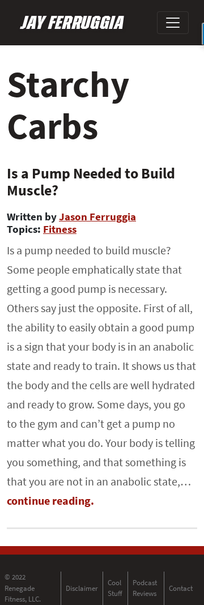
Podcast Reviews (145, 588)
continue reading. (50, 500)
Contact (181, 588)
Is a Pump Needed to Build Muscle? (91, 181)
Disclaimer (82, 588)
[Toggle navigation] (173, 22)
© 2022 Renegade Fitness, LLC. (23, 588)
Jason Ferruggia (97, 216)
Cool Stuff (115, 588)
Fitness (59, 229)
